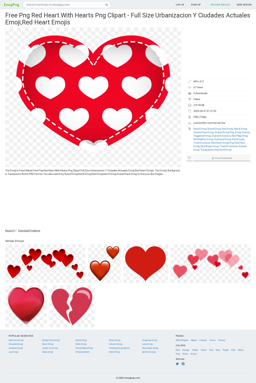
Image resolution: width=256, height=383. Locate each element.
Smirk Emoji (81, 340)
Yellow (195, 350)
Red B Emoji (200, 128)
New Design (244, 4)
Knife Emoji (81, 344)
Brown (194, 354)
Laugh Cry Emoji (50, 348)
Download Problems (29, 230)
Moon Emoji (47, 344)
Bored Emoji (214, 128)
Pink (233, 350)
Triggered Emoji (202, 135)
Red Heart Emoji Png (222, 142)
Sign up (196, 4)
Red (178, 350)
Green (204, 350)
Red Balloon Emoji (203, 139)
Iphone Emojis (149, 352)
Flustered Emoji (222, 139)
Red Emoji (227, 128)
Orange (185, 350)
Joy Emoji (13, 352)
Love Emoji (147, 344)
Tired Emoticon (201, 142)
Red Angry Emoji (210, 146)
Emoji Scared (242, 132)
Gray (178, 354)
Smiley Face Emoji (51, 340)
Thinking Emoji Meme (119, 348)
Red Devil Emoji (223, 149)
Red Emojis (238, 139)
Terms (213, 340)
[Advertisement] (93, 201)
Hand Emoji (114, 352)
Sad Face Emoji (16, 340)
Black (185, 354)
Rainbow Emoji (16, 348)
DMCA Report (182, 340)
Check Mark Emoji (84, 348)
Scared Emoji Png (224, 132)
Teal (211, 350)
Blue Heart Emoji (150, 348)
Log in (180, 4)
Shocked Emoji (16, 344)
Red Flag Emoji (240, 135)
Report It (10, 230)
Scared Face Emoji (203, 132)
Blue (218, 350)
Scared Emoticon (221, 135)
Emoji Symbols (83, 352)
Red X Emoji (240, 128)
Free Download (223, 158)
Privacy (221, 340)
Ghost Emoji (115, 340)
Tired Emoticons (229, 146)
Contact (203, 340)
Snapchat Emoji (149, 340)
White (240, 350)
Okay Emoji (47, 352)
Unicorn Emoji (115, 344)
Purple (226, 350)
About (194, 340)
